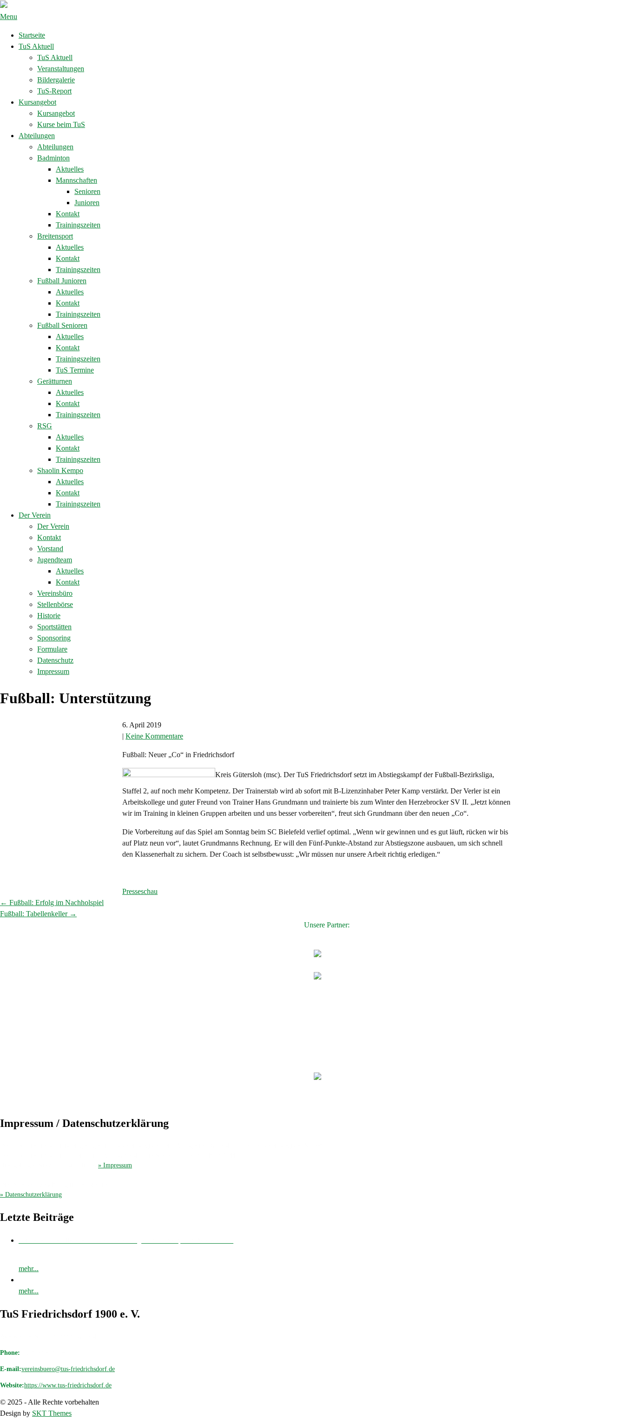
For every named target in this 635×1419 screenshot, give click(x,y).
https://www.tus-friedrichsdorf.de (68, 1385)
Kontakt (67, 214)
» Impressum (115, 1165)
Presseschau (140, 891)
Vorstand (50, 549)
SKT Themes (52, 1413)
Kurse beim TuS (61, 124)
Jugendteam (54, 560)
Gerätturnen (54, 381)
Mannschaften (76, 180)
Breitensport (55, 236)
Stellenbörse (55, 604)
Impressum (53, 671)
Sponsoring (54, 638)
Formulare (52, 649)
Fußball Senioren (62, 325)
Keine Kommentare (154, 736)
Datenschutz (55, 660)
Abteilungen (37, 136)
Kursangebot (37, 102)
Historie (48, 616)
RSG (44, 426)
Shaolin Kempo (60, 470)
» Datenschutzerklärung (31, 1194)
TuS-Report (54, 91)
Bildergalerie (56, 80)
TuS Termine (75, 370)
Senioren (87, 191)
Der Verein (35, 515)
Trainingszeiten (78, 225)
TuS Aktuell (36, 46)
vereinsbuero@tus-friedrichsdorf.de (68, 1369)
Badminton (53, 158)
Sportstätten (54, 627)
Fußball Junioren (61, 281)
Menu (8, 16)
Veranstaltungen (60, 69)
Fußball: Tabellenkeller (38, 914)
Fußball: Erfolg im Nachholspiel (52, 902)
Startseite (32, 35)
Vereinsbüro (55, 593)
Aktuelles (70, 169)
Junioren (86, 203)
